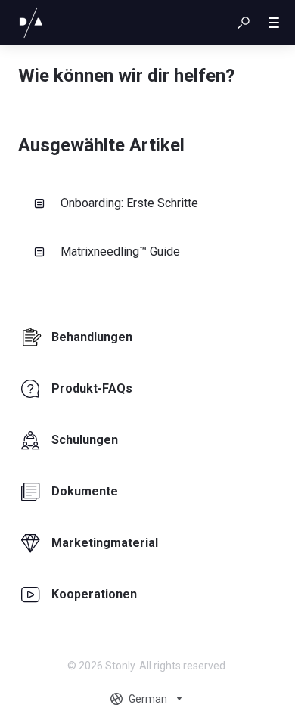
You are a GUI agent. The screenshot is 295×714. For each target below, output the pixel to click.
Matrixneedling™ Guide (120, 251)
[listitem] (147, 337)
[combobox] (148, 699)
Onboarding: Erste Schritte (129, 203)
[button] (243, 23)
